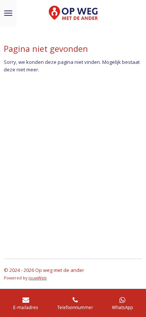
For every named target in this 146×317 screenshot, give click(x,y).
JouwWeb (37, 278)
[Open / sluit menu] (8, 13)
